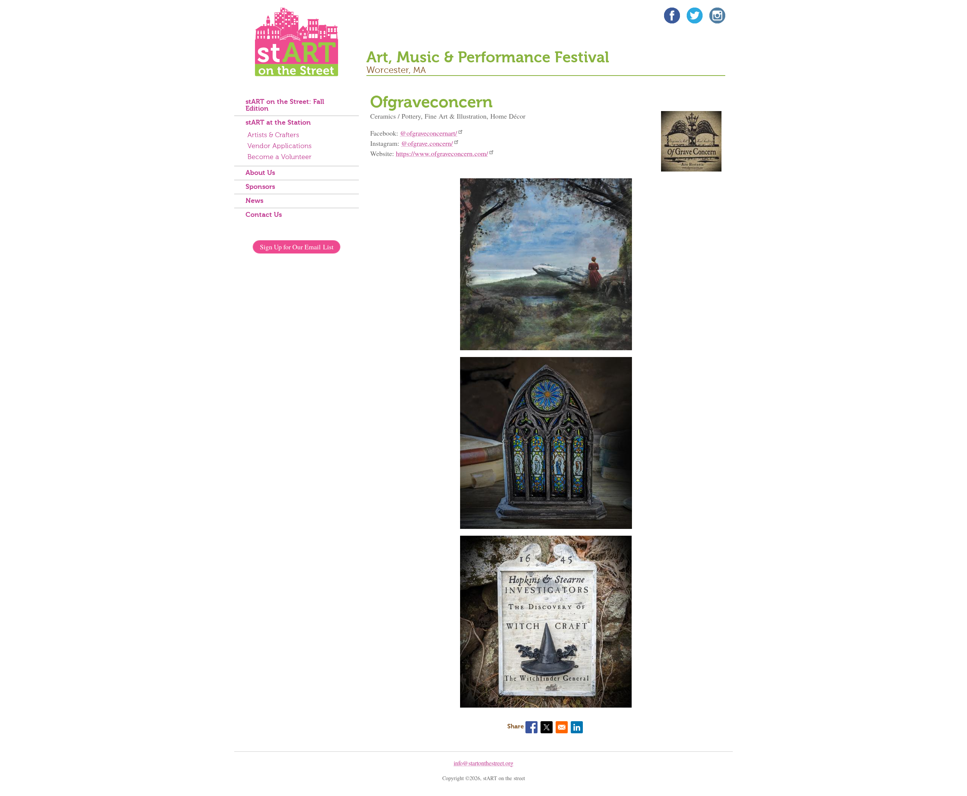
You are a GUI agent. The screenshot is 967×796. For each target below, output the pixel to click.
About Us (260, 173)
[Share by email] (562, 727)
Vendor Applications (279, 146)
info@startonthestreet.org (483, 763)
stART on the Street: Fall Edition (285, 105)
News (254, 201)
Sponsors (260, 187)
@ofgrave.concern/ (427, 143)
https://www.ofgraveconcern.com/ (442, 153)
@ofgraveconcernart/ (428, 133)
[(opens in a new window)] (672, 17)
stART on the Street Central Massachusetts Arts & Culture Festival (296, 42)
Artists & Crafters (273, 135)
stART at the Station (278, 122)
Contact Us (264, 215)
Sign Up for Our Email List (297, 246)
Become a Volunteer (279, 157)
